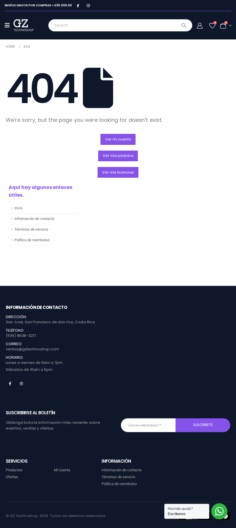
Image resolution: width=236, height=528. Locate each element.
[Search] (184, 25)
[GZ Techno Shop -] (29, 25)
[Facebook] (78, 5)
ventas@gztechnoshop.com (32, 349)
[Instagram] (88, 5)
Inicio (18, 208)
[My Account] (199, 25)
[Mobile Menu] (9, 25)
